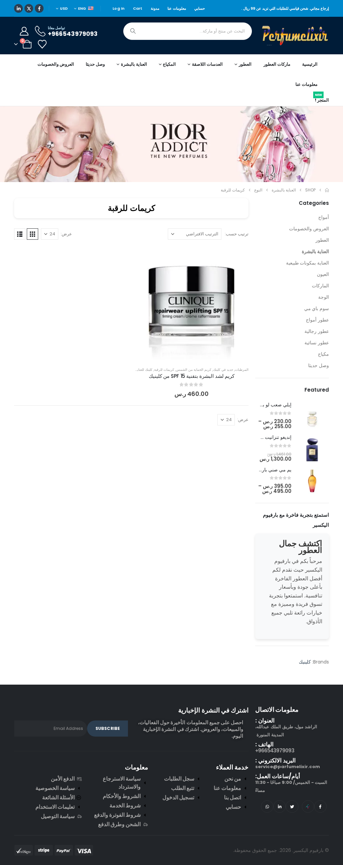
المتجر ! (322, 115)
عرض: (66, 250)
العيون (323, 291)
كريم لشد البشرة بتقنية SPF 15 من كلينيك (192, 392)
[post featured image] (315, 435)
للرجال (144, 8)
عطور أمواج (317, 336)
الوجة (323, 313)
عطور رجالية (316, 348)
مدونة (155, 25)
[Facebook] (39, 25)
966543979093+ (274, 767)
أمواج (323, 234)
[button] (32, 250)
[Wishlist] (42, 61)
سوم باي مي (316, 325)
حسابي (199, 25)
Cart (138, 25)
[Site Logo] (295, 52)
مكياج (323, 370)
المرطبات (242, 386)
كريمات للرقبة (164, 386)
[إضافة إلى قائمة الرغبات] (238, 273)
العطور (322, 256)
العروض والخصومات (56, 81)
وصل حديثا (95, 81)
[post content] (192, 320)
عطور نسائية (316, 359)
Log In (119, 25)
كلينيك (305, 696)
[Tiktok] (308, 823)
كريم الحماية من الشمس (193, 386)
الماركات (320, 302)
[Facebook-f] (320, 823)
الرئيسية (310, 81)
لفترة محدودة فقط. (94, 8)
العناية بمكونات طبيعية (307, 279)
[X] (28, 25)
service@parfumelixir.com (287, 783)
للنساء (121, 8)
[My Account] (24, 48)
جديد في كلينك (223, 386)
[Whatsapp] (267, 823)
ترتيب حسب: (237, 250)
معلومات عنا (176, 25)
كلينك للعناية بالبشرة (138, 386)
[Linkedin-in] (279, 823)
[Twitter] (292, 823)
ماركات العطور (277, 81)
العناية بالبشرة (315, 268)
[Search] (133, 48)
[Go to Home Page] (327, 207)
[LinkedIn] (18, 25)
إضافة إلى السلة (186, 370)
